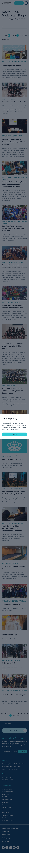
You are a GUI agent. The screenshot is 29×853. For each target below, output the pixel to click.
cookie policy (14, 429)
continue (14, 434)
